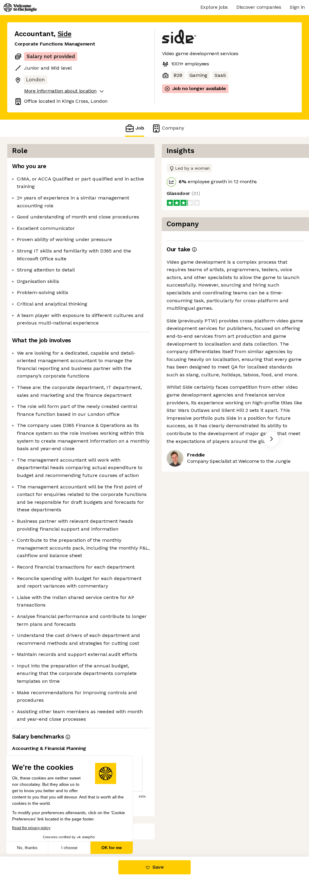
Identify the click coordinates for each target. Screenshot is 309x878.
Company (173, 128)
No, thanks (27, 847)
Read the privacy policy (31, 828)
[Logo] (20, 7)
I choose (69, 847)
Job (139, 128)
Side (65, 34)
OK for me (111, 847)
